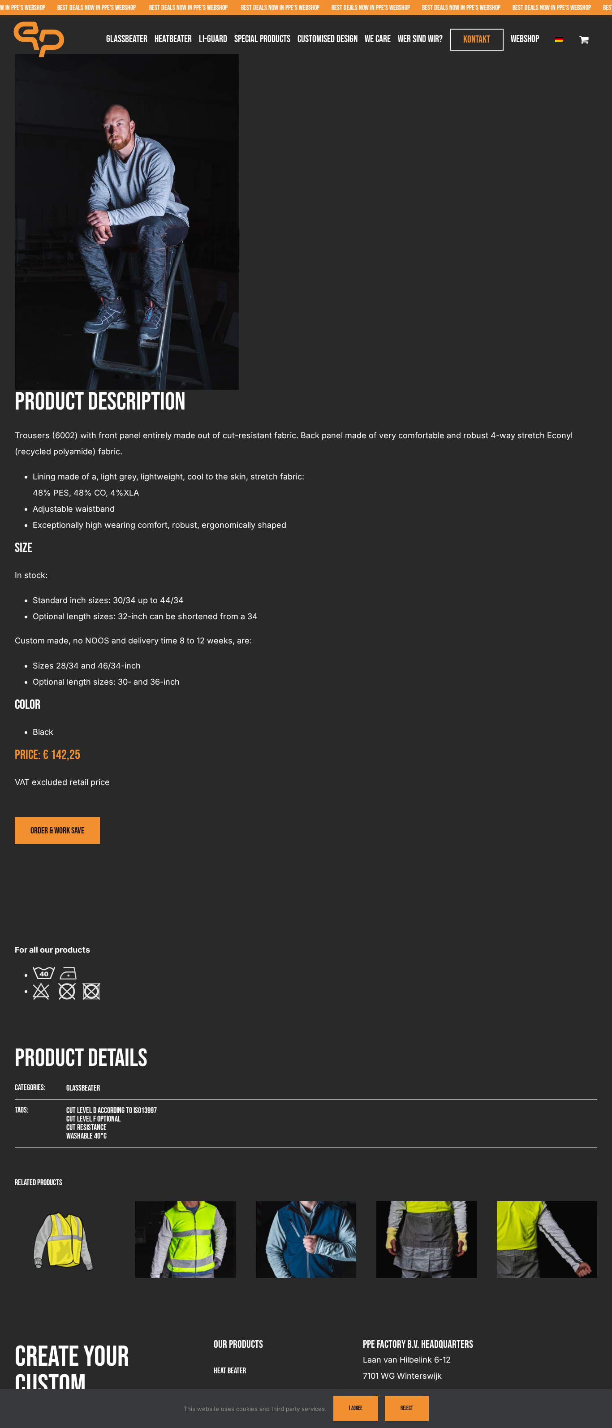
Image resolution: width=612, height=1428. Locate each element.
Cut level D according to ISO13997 (111, 1110)
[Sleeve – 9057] (547, 1206)
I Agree (355, 1408)
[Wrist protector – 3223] (426, 1206)
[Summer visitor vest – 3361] (65, 1206)
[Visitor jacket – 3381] (185, 1206)
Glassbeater (83, 1088)
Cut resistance (86, 1127)
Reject (407, 1408)
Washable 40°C (86, 1136)
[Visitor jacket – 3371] (306, 1206)
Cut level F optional (93, 1119)
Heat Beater (230, 1371)
